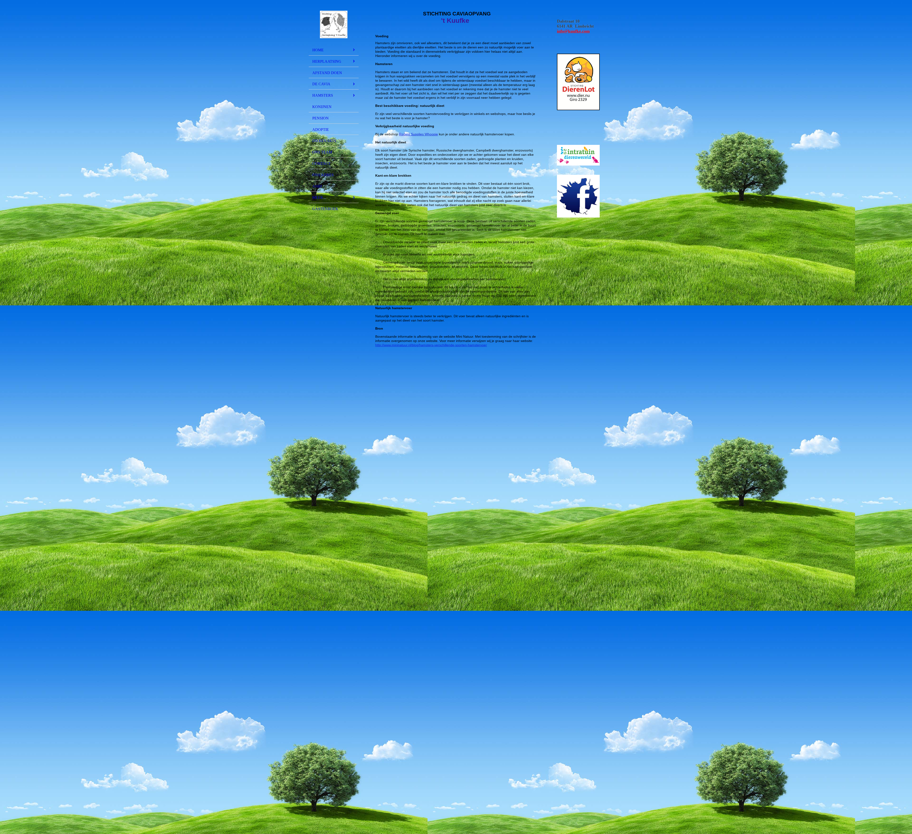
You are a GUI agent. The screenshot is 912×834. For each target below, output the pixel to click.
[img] (333, 24)
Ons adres (323, 175)
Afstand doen (327, 73)
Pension (320, 118)
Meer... (319, 197)
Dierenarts (324, 141)
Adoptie (320, 130)
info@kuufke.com (573, 31)
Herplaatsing (326, 61)
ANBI (317, 186)
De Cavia (321, 84)
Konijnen (322, 107)
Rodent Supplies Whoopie (418, 134)
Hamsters (322, 95)
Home (318, 50)
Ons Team (322, 152)
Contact (321, 163)
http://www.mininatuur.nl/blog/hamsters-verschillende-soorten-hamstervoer (431, 345)
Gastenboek (325, 209)
